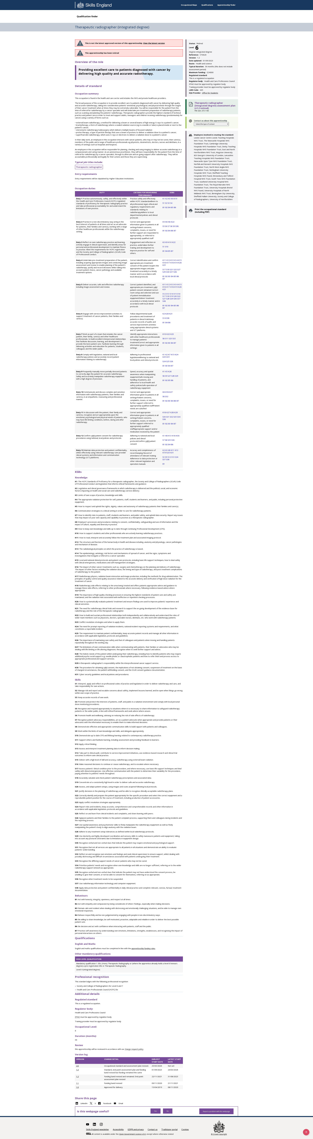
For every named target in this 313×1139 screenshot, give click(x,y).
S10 (166, 246)
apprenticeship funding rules (143, 948)
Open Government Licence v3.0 (132, 1134)
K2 (166, 198)
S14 (171, 294)
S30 (164, 417)
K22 (172, 222)
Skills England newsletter (97, 1129)
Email (121, 1103)
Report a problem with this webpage (216, 1111)
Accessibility (118, 1129)
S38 (177, 226)
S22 (175, 269)
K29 (176, 412)
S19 (171, 296)
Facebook (107, 1103)
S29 (164, 272)
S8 (171, 226)
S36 (168, 272)
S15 (175, 294)
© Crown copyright (219, 1134)
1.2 (77, 1076)
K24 (176, 354)
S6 (166, 226)
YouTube (87, 1124)
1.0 (77, 1087)
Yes (155, 1111)
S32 (174, 338)
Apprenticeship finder (226, 5)
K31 (168, 357)
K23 (172, 334)
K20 (180, 262)
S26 (171, 361)
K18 (172, 262)
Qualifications (207, 5)
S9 (174, 226)
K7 (169, 354)
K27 (171, 392)
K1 (163, 198)
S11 (167, 338)
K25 (164, 357)
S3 (169, 203)
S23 (170, 338)
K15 (180, 260)
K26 (170, 371)
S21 (171, 269)
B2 (166, 207)
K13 (172, 260)
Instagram (101, 1124)
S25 (168, 361)
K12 (168, 260)
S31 (168, 417)
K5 (163, 222)
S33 (175, 417)
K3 (169, 198)
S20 (175, 296)
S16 (178, 294)
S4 (171, 203)
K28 (172, 412)
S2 (166, 203)
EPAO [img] (77, 1017)
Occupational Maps (189, 5)
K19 (175, 198)
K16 (164, 262)
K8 (169, 222)
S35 (169, 440)
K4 (172, 198)
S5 (163, 226)
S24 (164, 361)
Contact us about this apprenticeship (210, 120)
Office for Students (210, 93)
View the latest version (154, 43)
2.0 (77, 1066)
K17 (168, 262)
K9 (166, 242)
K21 (164, 265)
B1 (163, 207)
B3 (169, 276)
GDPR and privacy (136, 1129)
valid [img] (155, 287)
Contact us (152, 1129)
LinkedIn (83, 1103)
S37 (171, 272)
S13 (168, 294)
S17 (164, 269)
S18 (168, 269)
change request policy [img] (134, 1049)
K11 (164, 260)
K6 (166, 222)
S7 (169, 226)
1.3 (77, 1069)
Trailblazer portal (169, 1129)
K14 (176, 260)
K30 (177, 435)
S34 (178, 417)
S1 (163, 203)
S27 (178, 269)
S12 (164, 294)
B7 (175, 230)
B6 (175, 207)
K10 (170, 242)
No (168, 1111)
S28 (168, 298)
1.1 (77, 1083)
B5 (172, 207)
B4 (169, 207)
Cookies (185, 1129)
